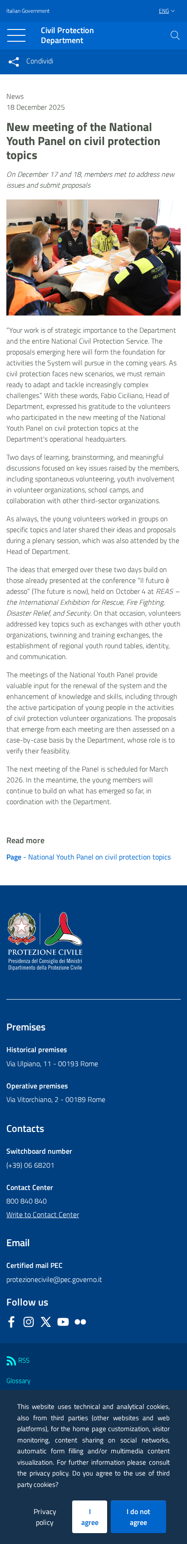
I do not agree (138, 1517)
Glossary (18, 1380)
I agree (89, 1517)
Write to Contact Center (42, 1214)
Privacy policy (45, 1517)
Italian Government (27, 11)
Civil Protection (67, 35)
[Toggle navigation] (16, 35)
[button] (175, 35)
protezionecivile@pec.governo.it (54, 1279)
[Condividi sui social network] (13, 61)
